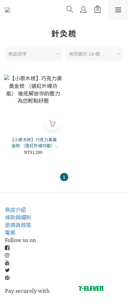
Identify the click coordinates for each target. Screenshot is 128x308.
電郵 (10, 232)
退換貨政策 (18, 225)
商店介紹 (15, 209)
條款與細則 (18, 217)
